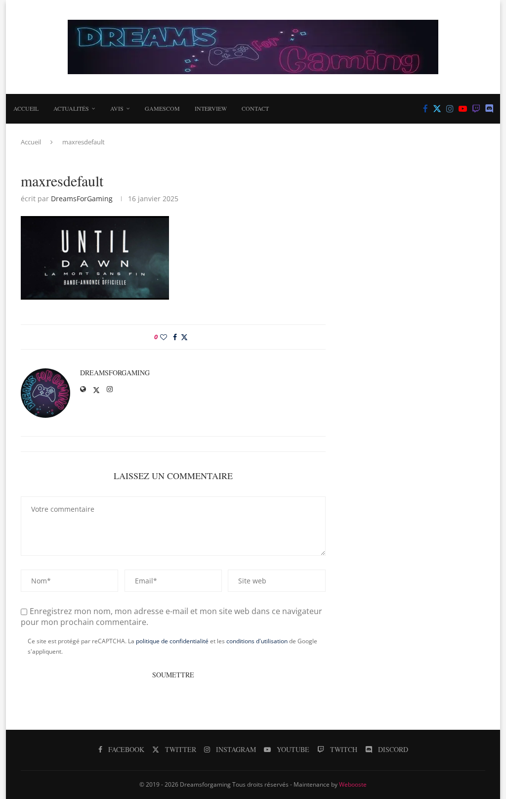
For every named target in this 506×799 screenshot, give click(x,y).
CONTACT (255, 108)
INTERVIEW (211, 108)
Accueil (26, 108)
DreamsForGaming (82, 198)
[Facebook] (425, 108)
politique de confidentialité (172, 641)
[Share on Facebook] (175, 337)
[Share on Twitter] (184, 337)
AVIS (117, 108)
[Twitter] (437, 108)
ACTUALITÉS (71, 108)
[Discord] (489, 108)
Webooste (353, 784)
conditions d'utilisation (257, 641)
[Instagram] (450, 108)
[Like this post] (163, 337)
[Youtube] (463, 108)
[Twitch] (476, 108)
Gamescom (162, 108)
